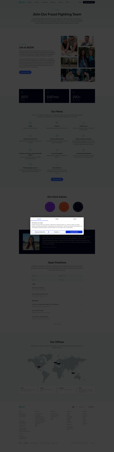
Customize (56, 231)
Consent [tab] (39, 218)
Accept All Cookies (74, 231)
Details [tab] (57, 218)
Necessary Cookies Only (40, 231)
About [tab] (75, 218)
